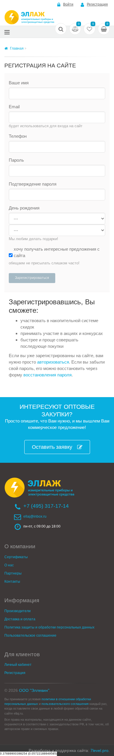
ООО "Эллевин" (34, 690)
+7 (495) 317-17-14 (46, 506)
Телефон (18, 136)
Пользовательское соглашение (30, 635)
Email (14, 106)
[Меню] (7, 32)
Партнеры (13, 573)
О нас (9, 565)
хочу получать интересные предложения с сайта (57, 252)
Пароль (16, 160)
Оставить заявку (52, 447)
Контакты (12, 581)
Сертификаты (16, 557)
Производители (17, 611)
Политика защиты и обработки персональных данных (49, 627)
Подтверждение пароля (32, 183)
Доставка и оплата (19, 619)
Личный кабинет (18, 665)
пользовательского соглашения (65, 704)
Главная (16, 48)
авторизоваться (53, 361)
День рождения (24, 207)
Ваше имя (19, 82)
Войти (68, 4)
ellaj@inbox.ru (34, 516)
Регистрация (97, 4)
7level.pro (99, 750)
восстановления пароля (47, 374)
